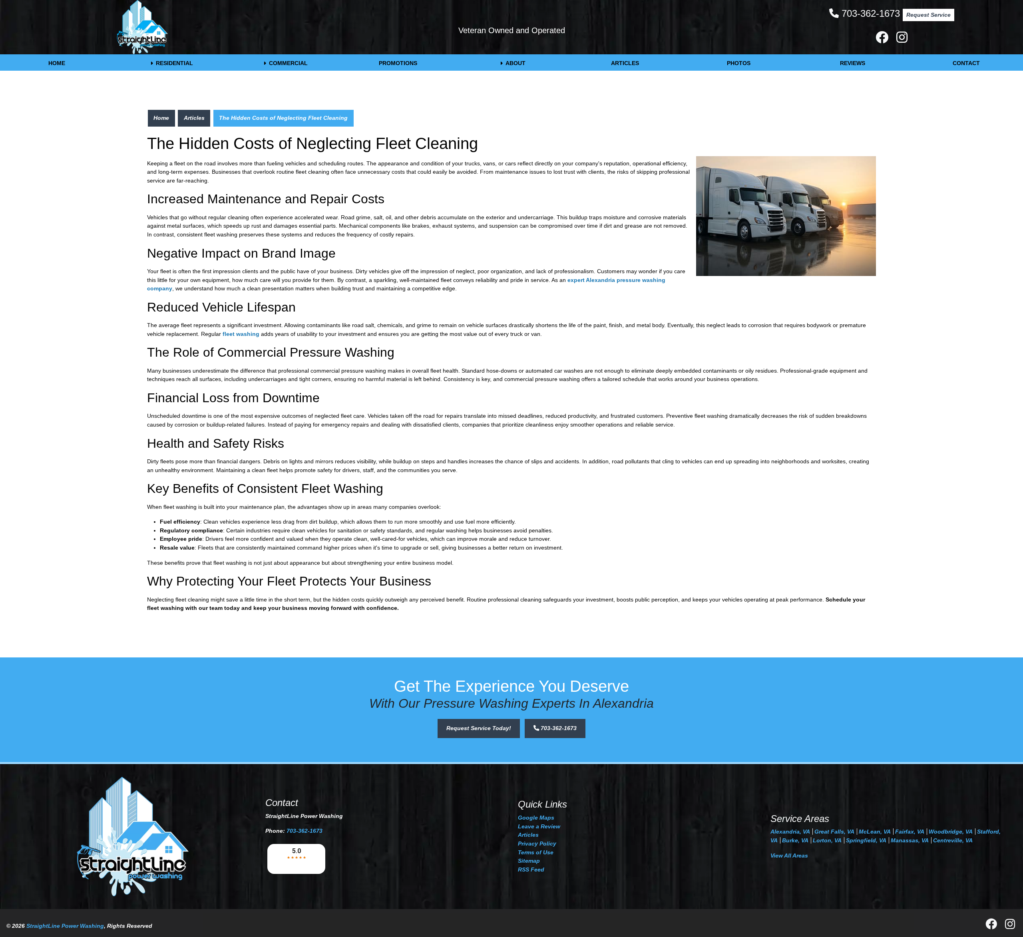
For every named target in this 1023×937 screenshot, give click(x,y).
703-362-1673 (871, 13)
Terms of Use (535, 852)
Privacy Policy (537, 843)
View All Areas (789, 855)
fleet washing (241, 334)
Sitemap (529, 861)
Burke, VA (795, 840)
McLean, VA (875, 831)
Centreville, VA (953, 840)
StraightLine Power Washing (65, 926)
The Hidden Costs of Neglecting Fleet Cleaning (283, 118)
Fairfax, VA (909, 831)
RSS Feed (531, 869)
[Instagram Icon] (902, 39)
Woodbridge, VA (951, 831)
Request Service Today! (478, 728)
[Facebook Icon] (882, 39)
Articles (194, 118)
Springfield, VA (866, 840)
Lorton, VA (827, 840)
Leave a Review (539, 826)
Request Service (928, 15)
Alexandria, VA (790, 831)
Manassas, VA (910, 840)
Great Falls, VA (834, 831)
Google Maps (536, 817)
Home (161, 118)
